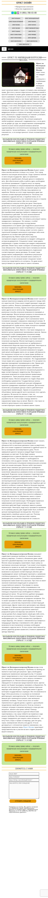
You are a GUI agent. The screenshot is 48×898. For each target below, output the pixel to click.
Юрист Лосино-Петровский (16, 21)
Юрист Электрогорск (16, 41)
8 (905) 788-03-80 (28, 12)
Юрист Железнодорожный (32, 18)
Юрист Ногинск (32, 24)
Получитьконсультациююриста (18, 160)
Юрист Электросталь (32, 41)
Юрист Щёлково (32, 37)
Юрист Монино (32, 21)
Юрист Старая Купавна (16, 34)
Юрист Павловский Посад (32, 28)
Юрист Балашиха (16, 18)
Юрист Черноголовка (16, 37)
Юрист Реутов (32, 31)
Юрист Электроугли (24, 44)
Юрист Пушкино (16, 31)
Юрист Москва (16, 24)
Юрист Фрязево (32, 34)
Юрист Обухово (16, 28)
